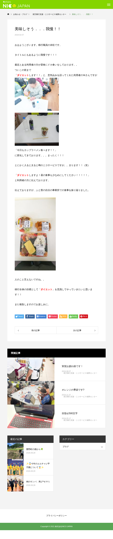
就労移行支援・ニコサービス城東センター (80, 373)
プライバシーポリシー (56, 515)
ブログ (66, 446)
